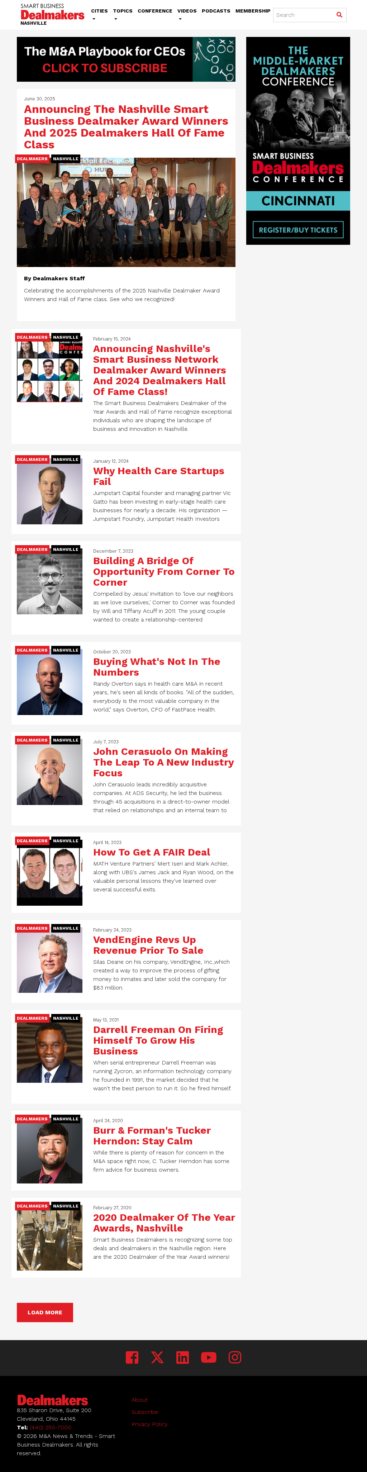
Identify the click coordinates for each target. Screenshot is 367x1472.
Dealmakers (32, 158)
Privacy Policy (150, 1424)
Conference (155, 11)
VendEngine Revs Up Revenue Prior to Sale (148, 945)
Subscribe (145, 1412)
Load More (45, 1312)
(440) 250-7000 (50, 1427)
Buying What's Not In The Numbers (156, 667)
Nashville (65, 158)
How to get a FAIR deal (151, 852)
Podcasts (216, 11)
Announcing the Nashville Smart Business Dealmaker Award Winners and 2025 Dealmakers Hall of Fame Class (126, 126)
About (140, 1399)
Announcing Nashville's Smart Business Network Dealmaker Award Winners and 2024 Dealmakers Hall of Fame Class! (159, 370)
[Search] (339, 15)
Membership (253, 11)
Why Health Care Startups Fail (158, 476)
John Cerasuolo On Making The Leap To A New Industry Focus (163, 762)
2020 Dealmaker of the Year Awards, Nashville (164, 1222)
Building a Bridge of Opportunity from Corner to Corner (164, 571)
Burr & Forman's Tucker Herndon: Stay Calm (152, 1135)
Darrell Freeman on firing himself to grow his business (158, 1040)
